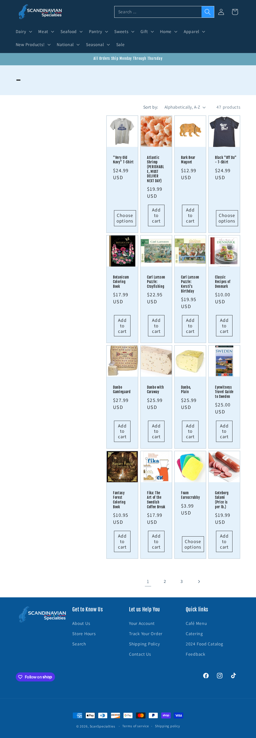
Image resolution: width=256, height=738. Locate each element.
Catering (194, 633)
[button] (23, 31)
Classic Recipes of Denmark (222, 282)
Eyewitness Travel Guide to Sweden (224, 392)
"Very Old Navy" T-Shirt (123, 160)
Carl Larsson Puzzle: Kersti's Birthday (190, 284)
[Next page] (199, 581)
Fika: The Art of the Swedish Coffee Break (156, 500)
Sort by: (150, 107)
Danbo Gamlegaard (122, 389)
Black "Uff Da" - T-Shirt (225, 160)
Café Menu (196, 623)
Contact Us (140, 654)
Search (79, 644)
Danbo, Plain (186, 389)
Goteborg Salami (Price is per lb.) (221, 500)
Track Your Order (145, 633)
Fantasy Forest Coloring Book (119, 500)
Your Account (142, 623)
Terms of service (135, 726)
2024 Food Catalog (204, 644)
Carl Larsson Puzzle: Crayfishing (156, 282)
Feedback (196, 654)
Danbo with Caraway (155, 389)
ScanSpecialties (102, 726)
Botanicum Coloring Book (121, 282)
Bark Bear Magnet (188, 160)
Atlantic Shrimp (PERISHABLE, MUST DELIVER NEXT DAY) (155, 169)
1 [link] (148, 581)
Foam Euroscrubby (190, 495)
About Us (81, 623)
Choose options (125, 218)
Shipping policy (167, 726)
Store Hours (84, 633)
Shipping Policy (144, 644)
